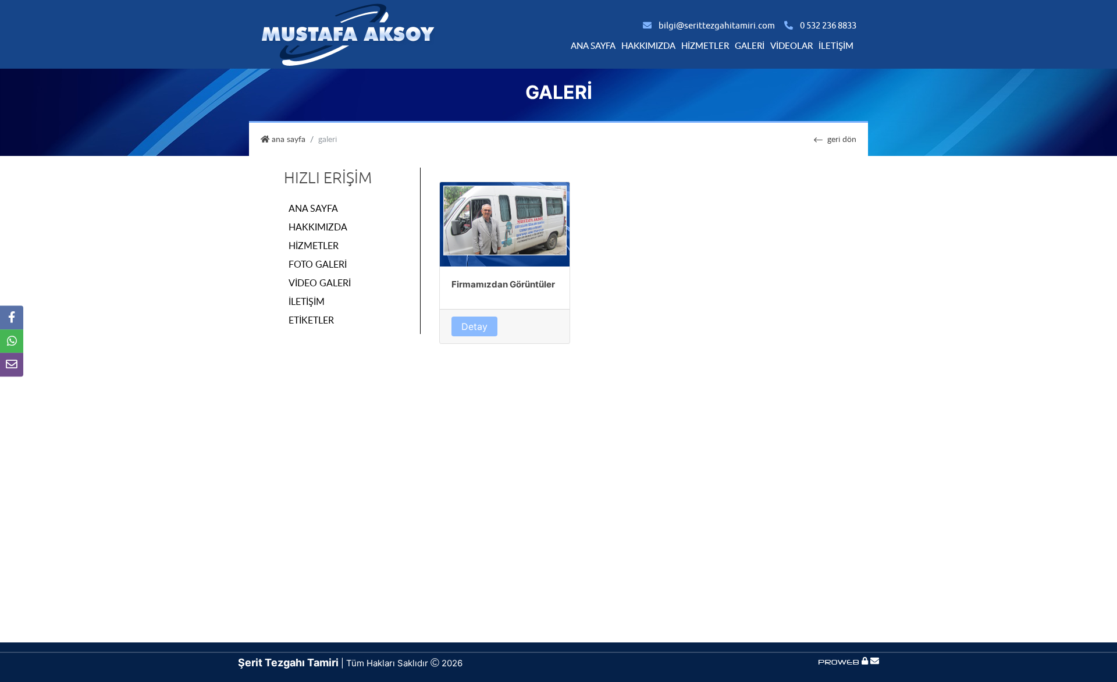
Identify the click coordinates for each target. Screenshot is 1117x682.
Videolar (791, 45)
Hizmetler (705, 45)
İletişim (836, 45)
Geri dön (841, 139)
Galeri (749, 45)
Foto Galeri (318, 264)
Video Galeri (320, 282)
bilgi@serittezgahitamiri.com (717, 25)
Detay (474, 326)
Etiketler (311, 320)
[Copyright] (840, 661)
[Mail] (874, 661)
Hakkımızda (648, 45)
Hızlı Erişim (328, 178)
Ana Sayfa (593, 45)
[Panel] (865, 661)
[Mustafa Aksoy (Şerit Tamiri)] (348, 33)
